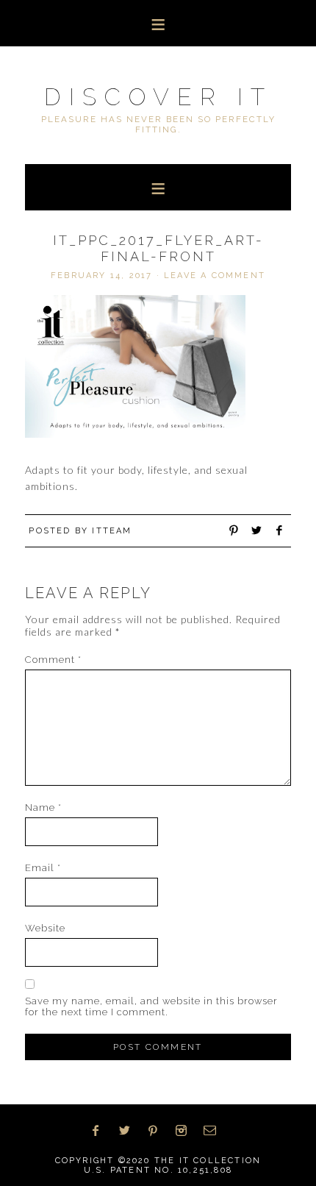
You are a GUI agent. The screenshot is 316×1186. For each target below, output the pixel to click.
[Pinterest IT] (158, 1130)
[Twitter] (130, 1130)
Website (45, 928)
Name (43, 807)
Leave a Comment (214, 275)
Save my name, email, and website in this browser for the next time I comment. (151, 1006)
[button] (158, 23)
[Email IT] (215, 1130)
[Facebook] (100, 1130)
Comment (53, 659)
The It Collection (207, 1160)
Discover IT (158, 96)
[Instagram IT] (185, 1130)
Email (43, 867)
